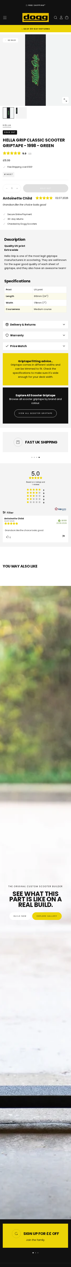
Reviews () (35, 153)
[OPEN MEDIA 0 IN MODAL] (65, 100)
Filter (9, 512)
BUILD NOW (20, 916)
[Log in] (61, 17)
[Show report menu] (63, 536)
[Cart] (67, 17)
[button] (5, 17)
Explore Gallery (47, 916)
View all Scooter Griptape (35, 413)
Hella (7, 125)
